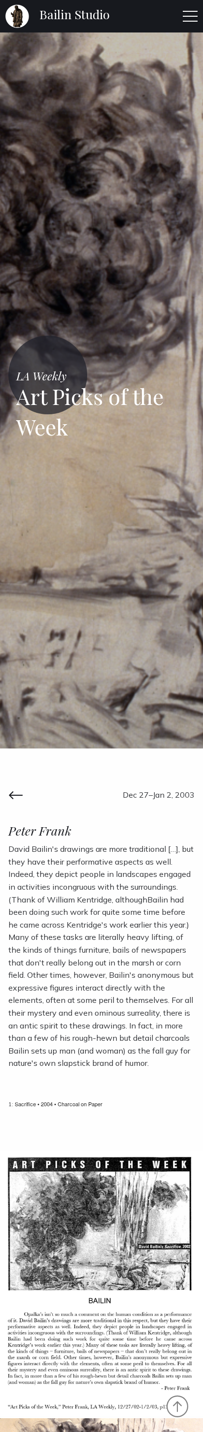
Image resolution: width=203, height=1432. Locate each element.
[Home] (17, 15)
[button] (190, 16)
